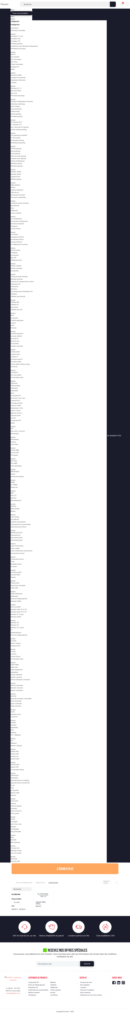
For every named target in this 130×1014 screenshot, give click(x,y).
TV (11, 630)
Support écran (15, 176)
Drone (13, 785)
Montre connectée (17, 685)
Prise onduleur (15, 106)
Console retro (15, 848)
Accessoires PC (16, 395)
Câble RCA (14, 388)
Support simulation (17, 190)
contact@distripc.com (13, 993)
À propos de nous (86, 982)
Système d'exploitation (18, 522)
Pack (12, 208)
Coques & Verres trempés (19, 276)
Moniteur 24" (15, 622)
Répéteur (14, 743)
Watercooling (15, 508)
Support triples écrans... (41, 903)
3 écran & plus (15, 656)
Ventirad (13, 506)
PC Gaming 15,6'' (16, 122)
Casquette (14, 821)
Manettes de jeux (16, 163)
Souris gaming (15, 151)
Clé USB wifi (15, 519)
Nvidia (13, 474)
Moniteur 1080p (16, 171)
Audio (12, 325)
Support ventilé (16, 405)
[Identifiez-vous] (127, 4)
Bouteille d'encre (16, 564)
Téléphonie (14, 210)
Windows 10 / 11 (16, 88)
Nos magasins (84, 435)
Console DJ (14, 372)
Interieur (13, 722)
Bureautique (15, 439)
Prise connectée (16, 701)
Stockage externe (17, 403)
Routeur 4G (14, 756)
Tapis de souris (16, 415)
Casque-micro (15, 354)
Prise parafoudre (16, 109)
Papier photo (15, 583)
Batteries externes (17, 279)
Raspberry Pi (15, 67)
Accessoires (15, 255)
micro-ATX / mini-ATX (18, 431)
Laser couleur (15, 548)
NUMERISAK (41, 435)
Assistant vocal (16, 714)
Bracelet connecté (17, 688)
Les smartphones (16, 219)
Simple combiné (16, 266)
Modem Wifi (14, 751)
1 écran (13, 651)
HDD (12, 493)
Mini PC (13, 54)
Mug (12, 837)
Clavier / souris (15, 410)
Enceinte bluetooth (17, 333)
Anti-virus (14, 93)
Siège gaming (15, 185)
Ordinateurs (14, 28)
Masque (13, 826)
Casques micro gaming (18, 158)
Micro (12, 393)
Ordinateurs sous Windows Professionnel (24, 46)
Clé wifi (13, 418)
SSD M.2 (13, 498)
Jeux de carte (15, 861)
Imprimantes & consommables (21, 524)
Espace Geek (15, 793)
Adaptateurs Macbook (18, 80)
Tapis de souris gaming (18, 156)
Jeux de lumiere (16, 375)
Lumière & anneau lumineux (20, 203)
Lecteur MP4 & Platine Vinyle (20, 364)
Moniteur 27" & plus (17, 614)
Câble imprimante (16, 594)
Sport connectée (16, 703)
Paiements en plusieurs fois (109, 435)
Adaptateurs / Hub (17, 408)
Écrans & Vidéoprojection (19, 598)
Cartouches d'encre (17, 559)
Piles (12, 730)
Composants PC (16, 420)
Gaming (13, 442)
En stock (17, 902)
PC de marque (15, 138)
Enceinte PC (15, 338)
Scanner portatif (16, 572)
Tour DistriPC (15, 57)
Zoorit (67, 1011)
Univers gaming (16, 114)
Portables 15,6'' (16, 38)
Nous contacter (85, 992)
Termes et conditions (87, 990)
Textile (13, 819)
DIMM (13, 482)
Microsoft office (16, 91)
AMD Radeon (15, 471)
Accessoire (14, 307)
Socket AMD (15, 450)
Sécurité (13, 696)
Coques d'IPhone (16, 242)
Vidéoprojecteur (16, 632)
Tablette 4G (14, 304)
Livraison (83, 987)
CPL (12, 741)
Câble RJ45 (14, 775)
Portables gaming (16, 43)
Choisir (105, 883)
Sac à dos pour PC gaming (19, 127)
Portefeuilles (15, 829)
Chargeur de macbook (18, 77)
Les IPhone (14, 234)
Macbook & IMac (16, 75)
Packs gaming (15, 153)
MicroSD (13, 257)
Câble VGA (14, 667)
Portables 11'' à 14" (17, 36)
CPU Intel (14, 461)
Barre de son (15, 341)
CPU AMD (14, 463)
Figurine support (16, 806)
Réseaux (13, 732)
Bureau (13, 187)
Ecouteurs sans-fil (16, 359)
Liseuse (13, 323)
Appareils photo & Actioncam (20, 783)
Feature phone (15, 250)
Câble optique (15, 385)
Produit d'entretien (17, 64)
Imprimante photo (16, 537)
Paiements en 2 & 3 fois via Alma (91, 995)
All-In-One (14, 62)
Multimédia (14, 727)
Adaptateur (14, 390)
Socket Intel (15, 452)
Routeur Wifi (15, 754)
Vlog (12, 788)
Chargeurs (14, 226)
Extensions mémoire (17, 224)
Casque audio (15, 352)
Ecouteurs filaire (16, 361)
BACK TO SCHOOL (62, 435)
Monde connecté (16, 677)
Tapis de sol (15, 192)
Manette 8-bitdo (16, 850)
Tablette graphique (17, 320)
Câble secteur (15, 111)
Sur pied (13, 641)
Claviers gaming (16, 148)
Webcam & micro (16, 413)
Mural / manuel (15, 643)
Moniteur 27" (15, 625)
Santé (13, 712)
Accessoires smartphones (19, 221)
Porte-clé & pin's (16, 811)
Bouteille (13, 840)
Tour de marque (16, 59)
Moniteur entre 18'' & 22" (19, 609)
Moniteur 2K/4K (16, 174)
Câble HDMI (15, 665)
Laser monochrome (17, 546)
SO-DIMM (14, 485)
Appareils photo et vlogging (20, 780)
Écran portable (15, 607)
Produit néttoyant (16, 674)
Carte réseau (15, 517)
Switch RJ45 (15, 764)
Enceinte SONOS (16, 336)
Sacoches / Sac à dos (18, 398)
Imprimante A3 (15, 535)
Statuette (14, 808)
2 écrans (13, 654)
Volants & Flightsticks (18, 161)
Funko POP (14, 801)
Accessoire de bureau (18, 195)
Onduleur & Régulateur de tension (22, 101)
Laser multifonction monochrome (21, 551)
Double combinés (16, 268)
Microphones (15, 205)
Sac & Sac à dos (16, 824)
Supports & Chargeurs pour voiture (22, 281)
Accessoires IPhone (17, 239)
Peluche (13, 803)
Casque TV (14, 357)
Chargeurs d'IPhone (17, 237)
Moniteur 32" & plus (17, 627)
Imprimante (14, 286)
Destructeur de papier (18, 585)
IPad (12, 315)
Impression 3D (15, 284)
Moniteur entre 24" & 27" (19, 612)
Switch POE (14, 767)
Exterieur (14, 725)
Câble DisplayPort (17, 669)
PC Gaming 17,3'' (16, 124)
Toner (12, 561)
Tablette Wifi (15, 302)
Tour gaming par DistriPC (19, 135)
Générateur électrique (18, 104)
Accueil (52, 992)
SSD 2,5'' (14, 495)
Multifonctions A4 (16, 532)
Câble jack (14, 383)
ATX (12, 428)
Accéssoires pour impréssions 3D (22, 291)
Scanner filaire (15, 575)
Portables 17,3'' (16, 41)
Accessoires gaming (17, 140)
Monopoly (14, 859)
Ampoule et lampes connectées (21, 698)
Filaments (14, 289)
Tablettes (14, 294)
